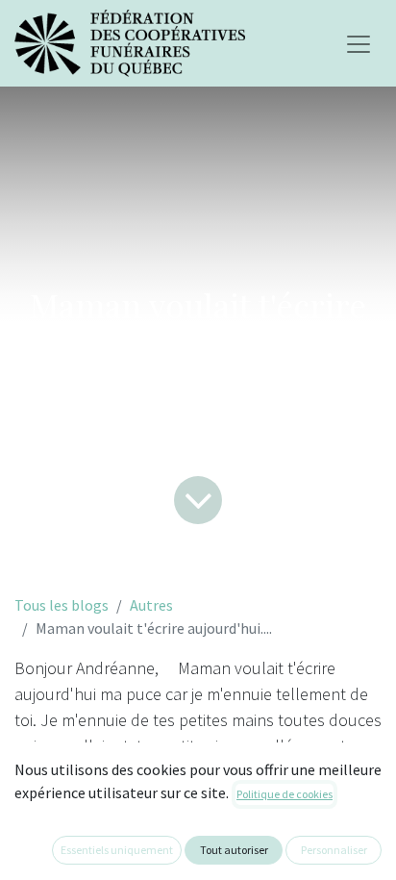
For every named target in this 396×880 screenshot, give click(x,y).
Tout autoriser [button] (234, 849)
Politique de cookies (284, 794)
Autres (151, 605)
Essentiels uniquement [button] (117, 849)
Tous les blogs (61, 605)
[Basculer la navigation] (358, 43)
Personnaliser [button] (334, 849)
